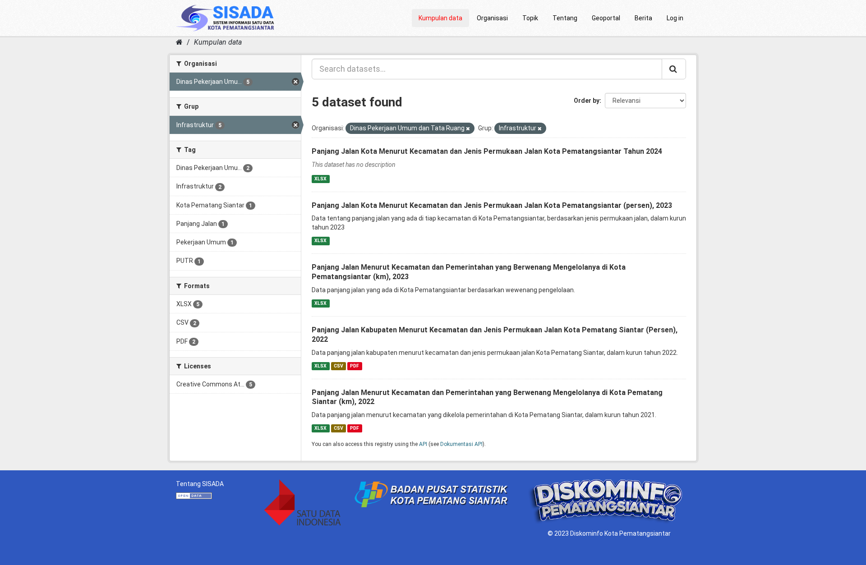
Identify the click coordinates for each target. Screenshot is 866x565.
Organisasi (492, 18)
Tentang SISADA (200, 483)
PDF (354, 366)
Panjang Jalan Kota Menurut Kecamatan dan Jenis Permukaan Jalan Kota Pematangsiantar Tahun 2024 (487, 151)
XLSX (320, 179)
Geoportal (606, 18)
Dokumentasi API (461, 444)
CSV (338, 366)
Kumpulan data (440, 18)
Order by (586, 100)
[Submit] (674, 69)
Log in (675, 18)
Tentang (565, 18)
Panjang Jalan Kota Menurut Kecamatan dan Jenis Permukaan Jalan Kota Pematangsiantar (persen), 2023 (492, 205)
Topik (530, 18)
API (423, 444)
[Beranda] (179, 42)
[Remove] (468, 129)
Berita (643, 18)
